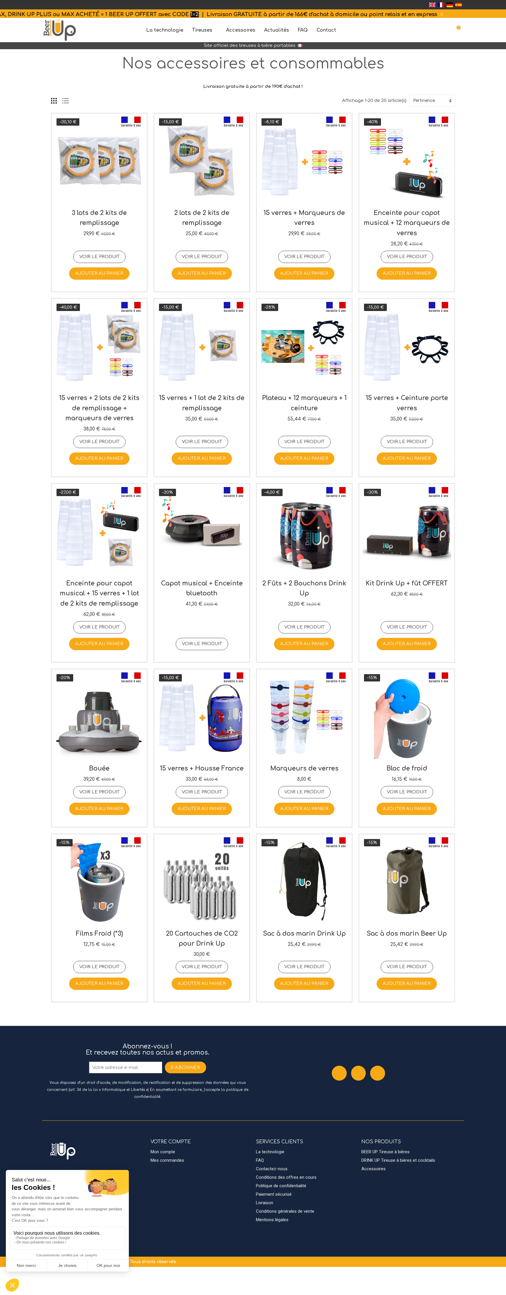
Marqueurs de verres (304, 768)
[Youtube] (377, 1073)
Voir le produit (99, 256)
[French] (441, 5)
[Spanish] (458, 5)
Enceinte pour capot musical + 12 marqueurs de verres (407, 223)
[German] (449, 5)
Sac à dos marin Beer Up (407, 933)
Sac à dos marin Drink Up (304, 933)
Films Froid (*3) (99, 933)
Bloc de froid (407, 768)
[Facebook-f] (339, 1073)
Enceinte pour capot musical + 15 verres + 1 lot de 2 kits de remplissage (99, 593)
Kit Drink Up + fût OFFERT (407, 583)
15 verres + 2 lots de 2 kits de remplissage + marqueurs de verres (99, 408)
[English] (432, 5)
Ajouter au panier (99, 273)
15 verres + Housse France (202, 768)
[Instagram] (358, 1073)
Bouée (99, 768)
